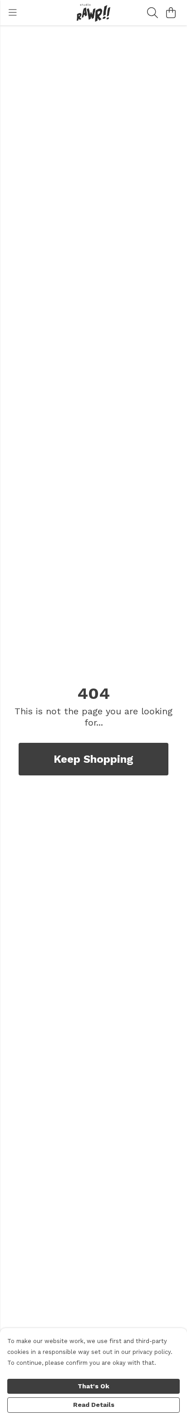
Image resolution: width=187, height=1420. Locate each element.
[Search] (152, 13)
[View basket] (171, 13)
